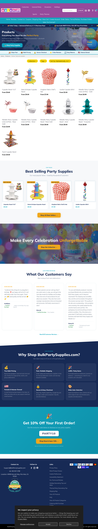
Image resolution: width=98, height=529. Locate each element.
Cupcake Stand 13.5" (9, 89)
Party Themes (44, 14)
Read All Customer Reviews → (49, 334)
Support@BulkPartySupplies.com (14, 468)
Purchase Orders (86, 19)
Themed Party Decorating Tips (58, 488)
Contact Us (21, 19)
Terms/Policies (75, 19)
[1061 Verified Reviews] (15, 492)
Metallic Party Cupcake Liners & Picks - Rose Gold (10, 122)
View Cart (45, 19)
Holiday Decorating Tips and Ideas (58, 484)
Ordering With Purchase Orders (57, 504)
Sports (35, 14)
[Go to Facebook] (31, 468)
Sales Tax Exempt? (49, 22)
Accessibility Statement (56, 477)
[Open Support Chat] (92, 10)
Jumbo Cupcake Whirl (67, 89)
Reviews (14, 19)
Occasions (47, 7)
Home (8, 19)
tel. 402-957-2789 (14, 471)
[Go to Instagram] (34, 468)
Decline (68, 524)
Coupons (28, 19)
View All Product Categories (58, 500)
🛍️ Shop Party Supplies (12, 45)
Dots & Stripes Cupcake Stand (29, 90)
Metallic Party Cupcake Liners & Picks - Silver (29, 121)
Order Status (65, 19)
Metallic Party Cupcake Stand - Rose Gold (48, 121)
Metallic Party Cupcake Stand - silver (67, 121)
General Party (36, 7)
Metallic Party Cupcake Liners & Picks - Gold (86, 90)
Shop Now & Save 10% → (49, 441)
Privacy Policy (22, 519)
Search (81, 10)
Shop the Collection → (49, 247)
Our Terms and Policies (56, 480)
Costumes (25, 7)
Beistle (4, 87)
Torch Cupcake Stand (9, 152)
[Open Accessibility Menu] (89, 10)
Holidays (57, 7)
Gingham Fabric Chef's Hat (48, 90)
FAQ (51, 497)
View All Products (55, 494)
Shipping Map (36, 19)
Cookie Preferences (55, 474)
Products (7, 56)
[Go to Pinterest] (37, 468)
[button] (32, 61)
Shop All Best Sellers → (49, 215)
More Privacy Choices (56, 471)
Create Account (55, 19)
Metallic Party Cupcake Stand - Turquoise (86, 121)
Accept (48, 524)
